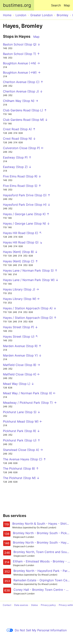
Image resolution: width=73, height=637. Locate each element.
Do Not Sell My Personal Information (41, 630)
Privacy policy (48, 605)
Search (56, 5)
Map (67, 5)
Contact (7, 605)
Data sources (21, 605)
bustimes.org (17, 5)
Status (34, 605)
